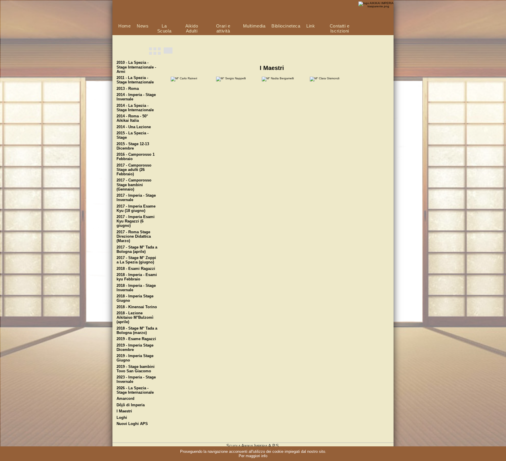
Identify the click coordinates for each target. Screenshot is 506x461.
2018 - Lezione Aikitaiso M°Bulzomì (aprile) (135, 317)
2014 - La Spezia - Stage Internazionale (135, 108)
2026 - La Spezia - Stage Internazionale (135, 390)
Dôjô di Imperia (131, 405)
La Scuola (164, 28)
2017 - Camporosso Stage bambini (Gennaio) (134, 184)
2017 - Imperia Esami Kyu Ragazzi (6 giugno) (136, 221)
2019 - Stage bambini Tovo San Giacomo (136, 369)
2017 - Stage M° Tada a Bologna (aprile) (137, 249)
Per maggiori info (253, 456)
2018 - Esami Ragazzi (136, 269)
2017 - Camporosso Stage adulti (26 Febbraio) (134, 169)
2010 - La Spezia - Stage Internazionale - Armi (136, 67)
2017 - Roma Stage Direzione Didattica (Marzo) (134, 236)
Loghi (122, 418)
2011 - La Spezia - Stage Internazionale (135, 80)
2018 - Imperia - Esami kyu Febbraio (137, 277)
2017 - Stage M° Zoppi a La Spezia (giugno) (136, 260)
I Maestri (124, 411)
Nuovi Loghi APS (132, 424)
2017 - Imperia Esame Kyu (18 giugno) (136, 208)
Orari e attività (223, 28)
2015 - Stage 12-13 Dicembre (133, 146)
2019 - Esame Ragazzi (136, 339)
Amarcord (125, 399)
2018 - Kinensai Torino (137, 307)
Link (310, 25)
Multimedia (254, 25)
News (142, 25)
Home (124, 25)
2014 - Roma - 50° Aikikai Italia (132, 118)
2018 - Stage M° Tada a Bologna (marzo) (137, 330)
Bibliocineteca (285, 25)
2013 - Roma (128, 89)
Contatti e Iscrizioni (340, 28)
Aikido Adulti (191, 28)
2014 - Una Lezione (134, 127)
